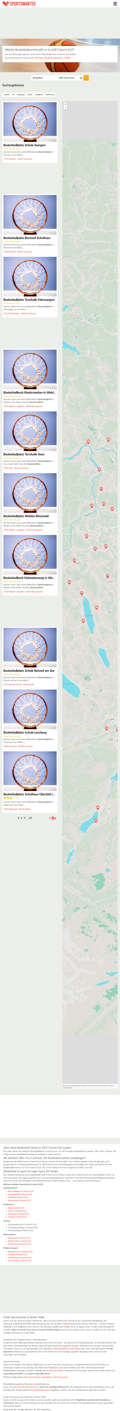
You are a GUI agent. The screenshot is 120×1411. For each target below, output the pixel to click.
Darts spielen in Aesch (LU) (19, 1261)
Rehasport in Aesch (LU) (18, 1214)
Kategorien (39, 94)
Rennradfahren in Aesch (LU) (20, 1191)
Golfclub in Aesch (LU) (17, 1255)
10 (30, 818)
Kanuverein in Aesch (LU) (19, 1238)
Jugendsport (46, 1377)
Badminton (58, 58)
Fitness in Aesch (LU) (17, 1211)
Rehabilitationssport (41, 1390)
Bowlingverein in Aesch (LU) (20, 1252)
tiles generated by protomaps (97, 1086)
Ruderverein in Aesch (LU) (19, 1241)
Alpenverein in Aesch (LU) (19, 1200)
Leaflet (66, 1086)
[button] (83, 621)
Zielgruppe (21, 94)
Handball (48, 58)
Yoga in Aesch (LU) (16, 1208)
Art (13, 94)
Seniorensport (34, 1377)
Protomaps (110, 1086)
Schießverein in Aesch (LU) (19, 1258)
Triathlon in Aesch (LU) (18, 1197)
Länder (30, 94)
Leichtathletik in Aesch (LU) (20, 1194)
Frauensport (62, 1377)
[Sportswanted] (45, 3)
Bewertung (50, 94)
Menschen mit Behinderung (24, 1387)
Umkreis (7, 94)
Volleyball (38, 58)
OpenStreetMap (67, 1088)
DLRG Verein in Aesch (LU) (19, 1244)
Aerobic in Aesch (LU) (17, 1217)
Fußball (67, 58)
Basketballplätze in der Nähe (66, 1349)
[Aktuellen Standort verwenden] (81, 78)
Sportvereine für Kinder (53, 1371)
